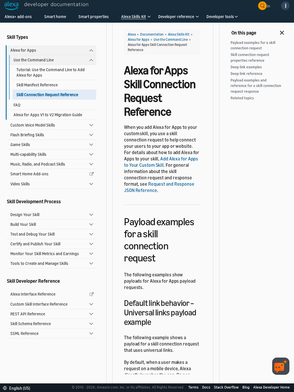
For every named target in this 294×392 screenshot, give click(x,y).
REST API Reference (27, 313)
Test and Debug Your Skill (32, 234)
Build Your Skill (23, 224)
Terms (193, 387)
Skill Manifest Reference (37, 84)
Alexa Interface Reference (32, 294)
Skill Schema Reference (30, 323)
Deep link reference (246, 73)
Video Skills (20, 183)
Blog (246, 387)
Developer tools (220, 16)
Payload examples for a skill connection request (253, 45)
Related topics (242, 98)
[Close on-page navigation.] (282, 31)
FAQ (16, 104)
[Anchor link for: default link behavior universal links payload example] (155, 321)
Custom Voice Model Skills (32, 125)
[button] (133, 18)
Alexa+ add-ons (18, 16)
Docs (206, 387)
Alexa (132, 34)
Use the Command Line (33, 59)
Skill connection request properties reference (250, 57)
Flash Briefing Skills (27, 134)
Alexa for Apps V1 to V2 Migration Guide (47, 114)
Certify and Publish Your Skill (35, 243)
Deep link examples (246, 67)
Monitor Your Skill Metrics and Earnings (44, 253)
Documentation (152, 34)
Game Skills (20, 144)
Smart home (55, 16)
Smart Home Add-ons (29, 173)
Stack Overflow (226, 387)
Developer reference (176, 16)
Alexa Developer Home (271, 387)
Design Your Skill (24, 214)
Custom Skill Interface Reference (38, 304)
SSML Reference (24, 333)
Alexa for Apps (23, 50)
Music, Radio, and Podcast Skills (37, 164)
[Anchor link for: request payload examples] (161, 257)
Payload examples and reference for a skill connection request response (256, 85)
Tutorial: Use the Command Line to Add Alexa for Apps (50, 72)
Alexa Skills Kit (133, 16)
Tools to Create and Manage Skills (39, 263)
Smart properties (93, 16)
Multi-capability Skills (28, 154)
